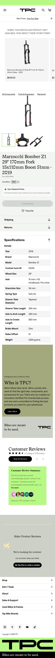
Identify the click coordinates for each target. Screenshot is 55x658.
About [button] (5, 593)
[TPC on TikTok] (34, 627)
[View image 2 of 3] (22, 140)
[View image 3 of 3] (36, 140)
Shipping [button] (8, 219)
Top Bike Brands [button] (10, 613)
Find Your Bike (32, 18)
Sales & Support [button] (10, 600)
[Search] (43, 10)
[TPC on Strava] (12, 627)
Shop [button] (4, 580)
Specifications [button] (14, 240)
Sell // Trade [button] (8, 587)
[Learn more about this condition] (18, 182)
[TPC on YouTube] (27, 627)
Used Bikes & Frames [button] (12, 607)
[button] (51, 18)
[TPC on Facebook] (19, 627)
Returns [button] (8, 227)
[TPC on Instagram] (4, 627)
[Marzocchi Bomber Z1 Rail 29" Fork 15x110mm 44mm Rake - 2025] (27, 53)
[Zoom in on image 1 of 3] (27, 113)
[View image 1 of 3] (8, 140)
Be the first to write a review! (27, 565)
